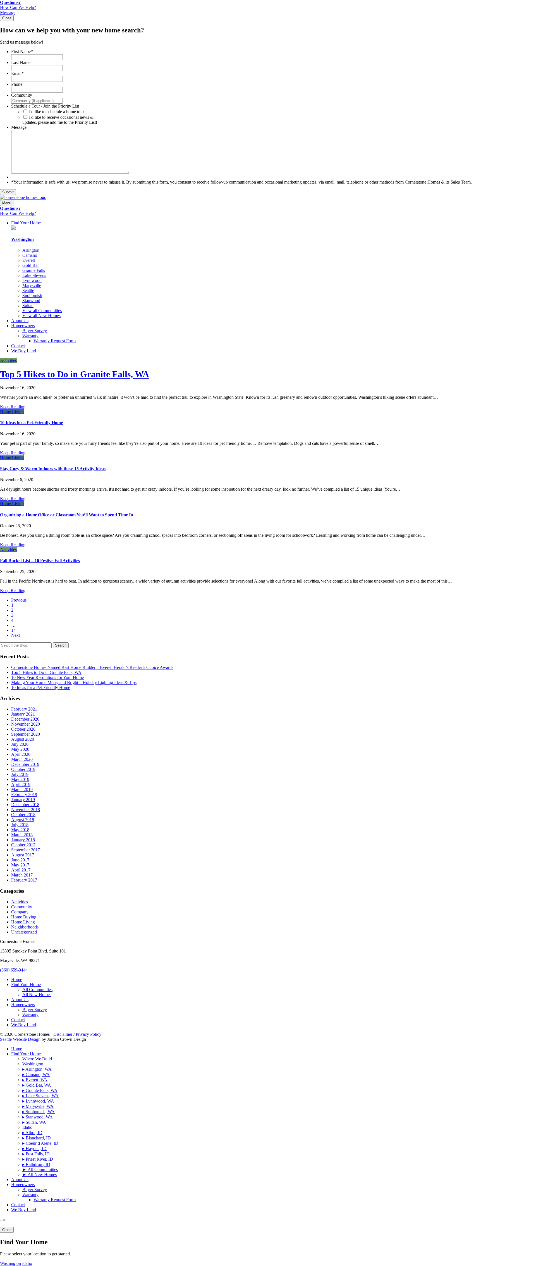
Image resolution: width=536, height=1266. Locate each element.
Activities (8, 360)
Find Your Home (26, 222)
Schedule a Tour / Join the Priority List (45, 106)
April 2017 (20, 870)
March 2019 (22, 789)
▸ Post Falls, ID (36, 1153)
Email (17, 73)
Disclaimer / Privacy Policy (77, 1034)
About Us (19, 320)
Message (19, 127)
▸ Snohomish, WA (38, 1111)
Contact (18, 345)
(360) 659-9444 (14, 970)
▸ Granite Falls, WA (40, 1090)
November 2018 (25, 809)
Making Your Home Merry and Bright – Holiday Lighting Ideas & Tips (74, 682)
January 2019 (23, 799)
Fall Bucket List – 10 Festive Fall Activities (40, 560)
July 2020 (19, 744)
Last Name (20, 62)
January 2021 (23, 714)
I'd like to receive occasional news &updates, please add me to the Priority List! (59, 120)
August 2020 (22, 739)
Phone (16, 84)
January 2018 (23, 839)
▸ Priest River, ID (37, 1159)
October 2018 (23, 814)
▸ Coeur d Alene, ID (40, 1143)
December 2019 (25, 764)
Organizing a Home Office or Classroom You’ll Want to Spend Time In (66, 514)
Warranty (30, 335)
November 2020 (25, 724)
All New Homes (36, 994)
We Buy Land (23, 350)
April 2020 (20, 754)
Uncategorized (24, 932)
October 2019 (23, 769)
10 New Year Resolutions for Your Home (47, 677)
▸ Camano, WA (36, 1074)
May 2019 (20, 779)
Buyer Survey (34, 330)
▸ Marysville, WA (38, 1106)
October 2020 (23, 729)
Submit (8, 192)
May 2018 (20, 829)
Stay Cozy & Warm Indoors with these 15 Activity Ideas (53, 468)
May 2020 (20, 749)
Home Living (12, 411)
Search (60, 645)
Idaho (27, 1127)
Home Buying (23, 917)
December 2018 (25, 804)
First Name (22, 51)
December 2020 (25, 719)
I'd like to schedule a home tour (56, 111)
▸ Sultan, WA (34, 1122)
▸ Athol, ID (32, 1132)
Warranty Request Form (55, 340)
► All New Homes (39, 1174)
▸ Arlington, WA (37, 1069)
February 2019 (24, 794)
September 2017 (25, 849)
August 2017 (22, 854)
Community (21, 95)
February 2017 (24, 880)
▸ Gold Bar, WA (36, 1085)
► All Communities (40, 1169)
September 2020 (25, 734)
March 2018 (22, 834)
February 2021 (24, 709)
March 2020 (22, 759)
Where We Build (37, 1058)
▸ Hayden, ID (34, 1148)
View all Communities (42, 310)
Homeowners (23, 325)
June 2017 (20, 860)
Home (16, 979)
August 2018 (22, 819)
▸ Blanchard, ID (36, 1138)
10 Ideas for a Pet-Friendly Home (31, 422)
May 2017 (20, 865)
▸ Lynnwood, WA (38, 1101)
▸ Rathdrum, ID (36, 1164)
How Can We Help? (18, 5)
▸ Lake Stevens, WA (40, 1095)
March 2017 (22, 875)
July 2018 (19, 824)
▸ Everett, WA (34, 1079)
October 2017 (23, 844)
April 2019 (20, 784)
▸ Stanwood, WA (37, 1117)
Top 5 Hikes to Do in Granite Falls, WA (74, 374)
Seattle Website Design (20, 1039)
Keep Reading (12, 406)
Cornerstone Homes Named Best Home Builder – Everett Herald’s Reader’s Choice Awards (92, 667)
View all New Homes (41, 315)
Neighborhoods (25, 927)
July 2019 (19, 774)
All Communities (37, 989)
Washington (32, 1063)
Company (19, 911)
